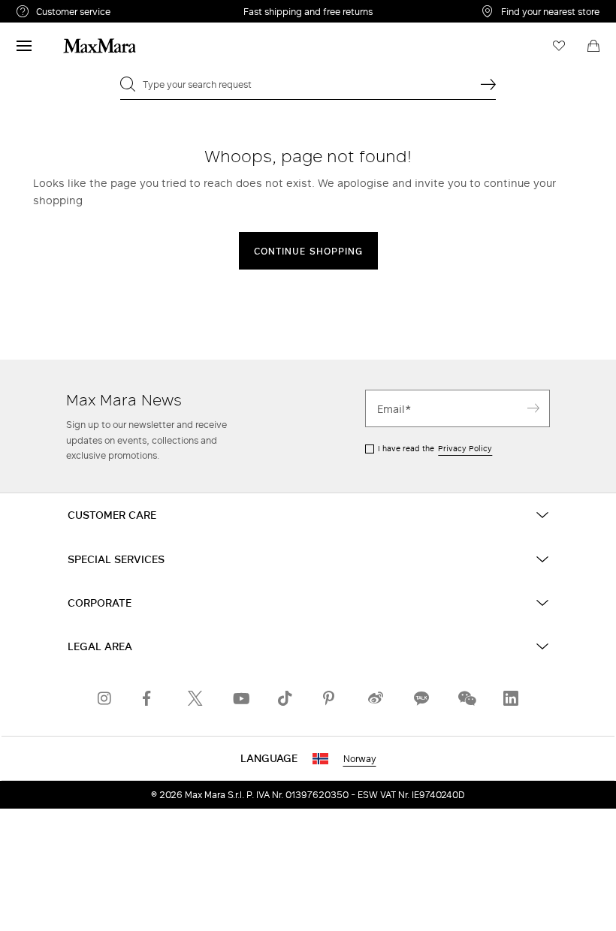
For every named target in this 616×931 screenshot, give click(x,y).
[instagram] (105, 698)
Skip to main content (56, 8)
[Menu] (24, 46)
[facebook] (150, 698)
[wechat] (465, 698)
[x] (195, 698)
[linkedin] (510, 698)
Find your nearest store (550, 11)
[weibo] (375, 698)
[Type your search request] (488, 84)
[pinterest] (330, 698)
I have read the (435, 448)
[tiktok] (285, 698)
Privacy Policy (465, 448)
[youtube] (240, 698)
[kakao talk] (420, 698)
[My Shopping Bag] (593, 46)
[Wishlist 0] (559, 46)
